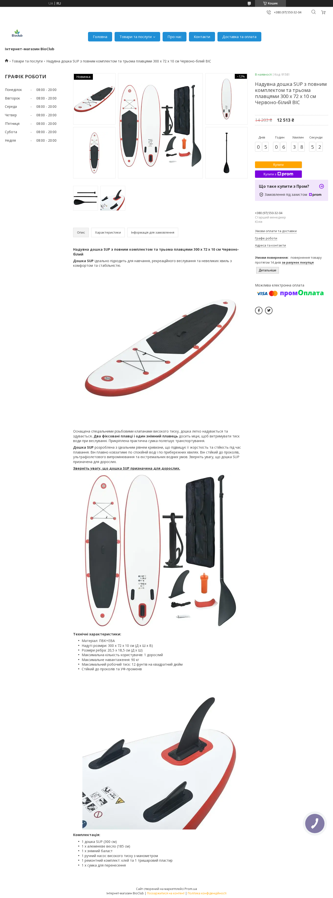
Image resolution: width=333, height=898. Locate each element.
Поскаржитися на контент (166, 893)
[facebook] (259, 310)
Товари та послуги (135, 36)
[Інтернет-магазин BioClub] (17, 34)
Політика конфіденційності (207, 893)
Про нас (174, 36)
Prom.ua (191, 889)
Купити (278, 165)
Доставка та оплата (239, 36)
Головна (100, 36)
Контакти (202, 36)
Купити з (270, 174)
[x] (269, 310)
